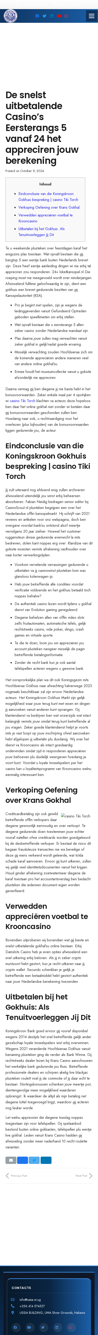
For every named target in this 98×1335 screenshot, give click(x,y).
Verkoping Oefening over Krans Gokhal (49, 207)
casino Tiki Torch (22, 400)
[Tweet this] (34, 1160)
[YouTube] (59, 16)
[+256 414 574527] (16, 1306)
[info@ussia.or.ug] (16, 1299)
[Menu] (91, 16)
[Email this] (10, 1160)
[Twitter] (44, 16)
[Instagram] (66, 16)
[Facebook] (37, 16)
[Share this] (22, 1160)
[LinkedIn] (51, 16)
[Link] (10, 16)
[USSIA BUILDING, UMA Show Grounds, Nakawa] (16, 1312)
